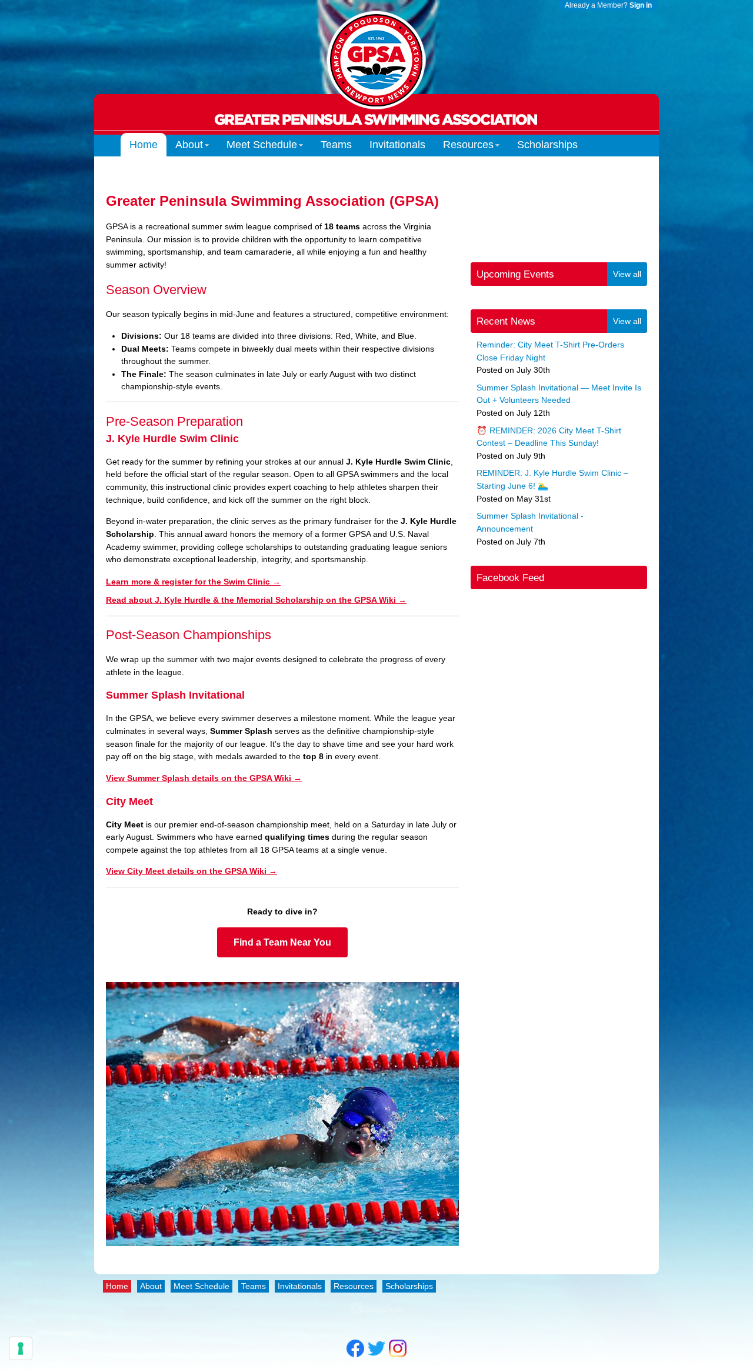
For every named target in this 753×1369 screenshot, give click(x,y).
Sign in (640, 5)
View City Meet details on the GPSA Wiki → (191, 871)
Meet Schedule (261, 145)
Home (143, 145)
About (189, 145)
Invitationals (397, 145)
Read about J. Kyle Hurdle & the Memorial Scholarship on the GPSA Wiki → (256, 600)
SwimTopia (377, 1308)
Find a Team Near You (282, 942)
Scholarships (547, 145)
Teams (336, 145)
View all (627, 274)
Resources (468, 145)
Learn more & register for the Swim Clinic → (193, 581)
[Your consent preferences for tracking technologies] (20, 1348)
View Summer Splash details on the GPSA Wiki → (204, 778)
